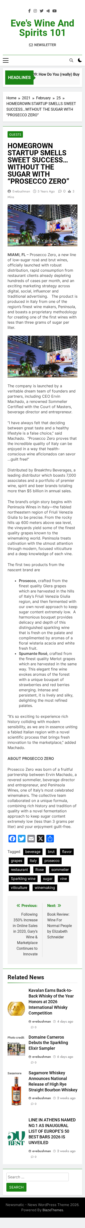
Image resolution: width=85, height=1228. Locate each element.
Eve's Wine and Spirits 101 (42, 28)
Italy (33, 860)
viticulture (19, 887)
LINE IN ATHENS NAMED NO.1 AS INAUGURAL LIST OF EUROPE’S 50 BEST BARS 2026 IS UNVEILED (52, 1131)
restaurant (19, 869)
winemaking (45, 887)
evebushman (21, 191)
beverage (32, 851)
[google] (48, 11)
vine (63, 878)
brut (51, 851)
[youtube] (54, 11)
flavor (67, 851)
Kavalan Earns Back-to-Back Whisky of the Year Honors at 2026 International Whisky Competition (51, 1001)
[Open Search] (71, 60)
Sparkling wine (23, 878)
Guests (15, 134)
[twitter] (41, 11)
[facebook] (29, 11)
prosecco (52, 860)
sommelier (60, 869)
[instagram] (35, 11)
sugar (47, 878)
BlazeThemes (52, 1210)
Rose (39, 869)
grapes (16, 860)
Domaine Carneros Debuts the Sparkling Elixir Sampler (48, 1043)
